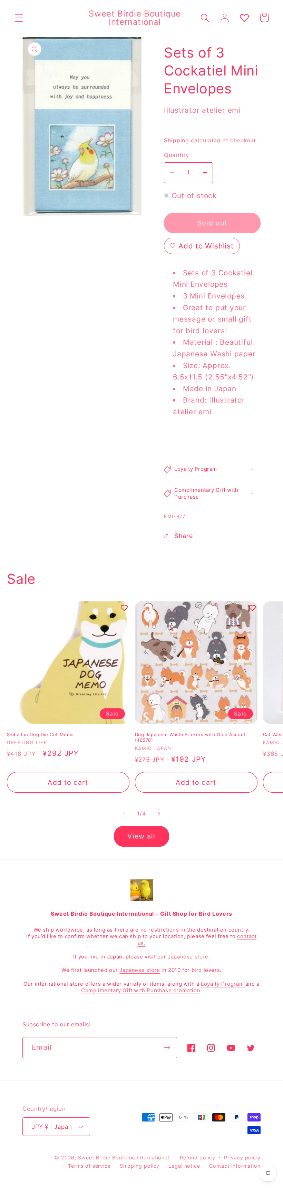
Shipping (176, 140)
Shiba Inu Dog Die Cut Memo (40, 734)
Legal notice (184, 1166)
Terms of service (89, 1166)
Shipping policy (140, 1166)
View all (141, 836)
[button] (19, 18)
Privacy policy (242, 1157)
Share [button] (183, 535)
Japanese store (188, 956)
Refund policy (197, 1157)
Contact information (235, 1166)
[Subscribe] (167, 1047)
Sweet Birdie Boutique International (123, 1157)
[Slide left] (123, 813)
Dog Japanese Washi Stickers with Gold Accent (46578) (190, 737)
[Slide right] (159, 813)
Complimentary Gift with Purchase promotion (140, 990)
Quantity (176, 155)
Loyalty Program (223, 984)
